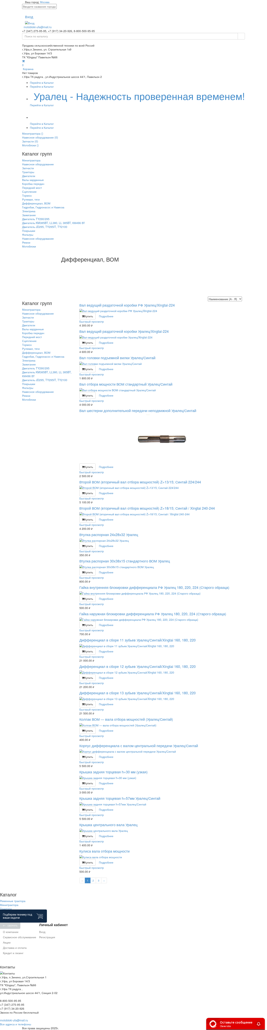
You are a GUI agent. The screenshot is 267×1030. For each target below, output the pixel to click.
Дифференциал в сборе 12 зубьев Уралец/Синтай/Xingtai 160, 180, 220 (137, 666)
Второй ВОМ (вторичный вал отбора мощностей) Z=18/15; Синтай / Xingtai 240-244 (147, 508)
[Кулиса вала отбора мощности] (162, 857)
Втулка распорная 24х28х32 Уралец (108, 534)
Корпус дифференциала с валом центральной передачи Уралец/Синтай (138, 745)
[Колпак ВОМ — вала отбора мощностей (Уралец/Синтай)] (162, 725)
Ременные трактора (12, 901)
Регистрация (47, 937)
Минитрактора (9, 905)
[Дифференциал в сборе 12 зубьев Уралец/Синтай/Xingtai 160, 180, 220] (162, 672)
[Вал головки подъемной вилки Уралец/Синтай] (162, 364)
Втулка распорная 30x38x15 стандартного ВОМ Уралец (124, 560)
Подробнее (106, 316)
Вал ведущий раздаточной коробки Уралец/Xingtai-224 (124, 331)
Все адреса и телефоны (15, 1024)
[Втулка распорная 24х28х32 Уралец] (162, 540)
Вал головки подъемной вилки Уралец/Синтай (117, 357)
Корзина (27, 67)
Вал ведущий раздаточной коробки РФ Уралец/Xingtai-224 (127, 305)
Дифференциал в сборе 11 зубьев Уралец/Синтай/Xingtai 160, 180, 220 (137, 639)
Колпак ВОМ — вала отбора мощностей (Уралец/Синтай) (126, 719)
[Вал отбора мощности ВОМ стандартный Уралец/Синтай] (162, 390)
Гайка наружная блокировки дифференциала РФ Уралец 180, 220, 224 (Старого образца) (152, 613)
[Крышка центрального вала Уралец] (162, 831)
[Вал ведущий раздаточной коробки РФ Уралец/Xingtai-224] (162, 311)
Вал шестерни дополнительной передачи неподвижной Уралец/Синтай (137, 410)
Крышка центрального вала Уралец (108, 824)
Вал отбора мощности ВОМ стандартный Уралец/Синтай (125, 384)
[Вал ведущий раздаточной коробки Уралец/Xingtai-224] (162, 337)
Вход (42, 932)
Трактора (6, 909)
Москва (44, 2)
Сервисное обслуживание (19, 937)
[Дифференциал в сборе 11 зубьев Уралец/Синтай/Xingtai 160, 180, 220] (162, 646)
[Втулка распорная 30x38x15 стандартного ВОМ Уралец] (162, 567)
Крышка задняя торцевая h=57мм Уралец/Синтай (119, 798)
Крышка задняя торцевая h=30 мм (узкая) (113, 771)
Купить (88, 316)
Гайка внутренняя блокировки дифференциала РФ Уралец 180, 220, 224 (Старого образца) (154, 587)
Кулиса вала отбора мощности (104, 851)
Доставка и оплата (15, 948)
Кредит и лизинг (13, 953)
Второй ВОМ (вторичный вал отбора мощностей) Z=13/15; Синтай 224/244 (140, 481)
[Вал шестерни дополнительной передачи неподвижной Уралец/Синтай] (162, 439)
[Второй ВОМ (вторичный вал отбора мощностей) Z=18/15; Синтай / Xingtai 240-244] (162, 514)
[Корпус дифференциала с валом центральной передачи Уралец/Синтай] (162, 751)
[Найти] (241, 36)
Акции (7, 942)
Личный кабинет (53, 924)
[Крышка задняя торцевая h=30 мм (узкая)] (162, 778)
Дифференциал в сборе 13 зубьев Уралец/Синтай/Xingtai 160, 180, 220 (137, 692)
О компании (10, 932)
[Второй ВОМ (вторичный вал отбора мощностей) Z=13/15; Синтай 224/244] (162, 488)
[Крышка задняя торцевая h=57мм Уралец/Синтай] (162, 804)
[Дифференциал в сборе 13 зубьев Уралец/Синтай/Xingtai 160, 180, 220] (162, 699)
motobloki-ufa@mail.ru (38, 27)
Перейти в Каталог (42, 83)
